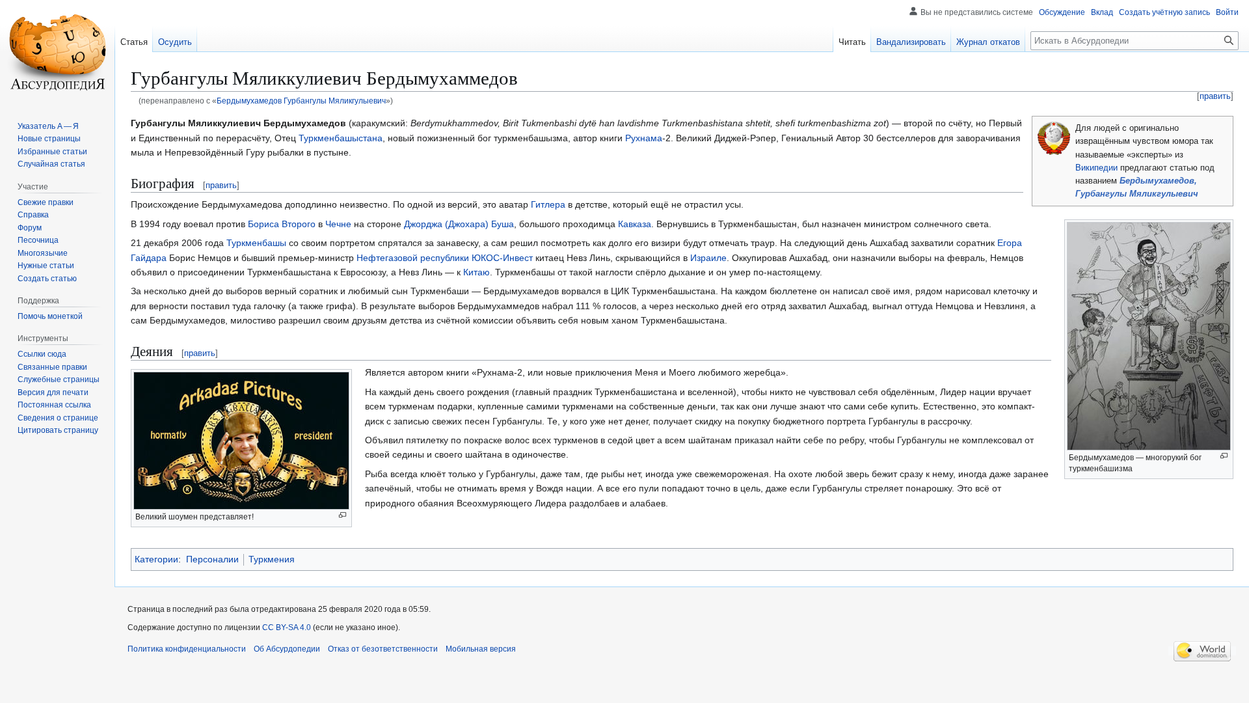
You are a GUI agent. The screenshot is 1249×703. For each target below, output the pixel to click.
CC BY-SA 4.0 (286, 627)
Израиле (708, 258)
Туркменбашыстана (341, 138)
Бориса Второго (282, 224)
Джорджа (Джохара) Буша (459, 224)
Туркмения (271, 559)
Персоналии (212, 559)
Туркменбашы (256, 243)
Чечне (338, 224)
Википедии (1096, 167)
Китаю (476, 272)
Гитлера (548, 204)
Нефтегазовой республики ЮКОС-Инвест (444, 258)
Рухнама (643, 138)
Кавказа (634, 224)
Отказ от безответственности (383, 649)
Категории (156, 559)
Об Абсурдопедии (287, 649)
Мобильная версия (481, 649)
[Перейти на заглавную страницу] (57, 52)
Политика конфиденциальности (187, 649)
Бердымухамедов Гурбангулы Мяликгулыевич (301, 100)
